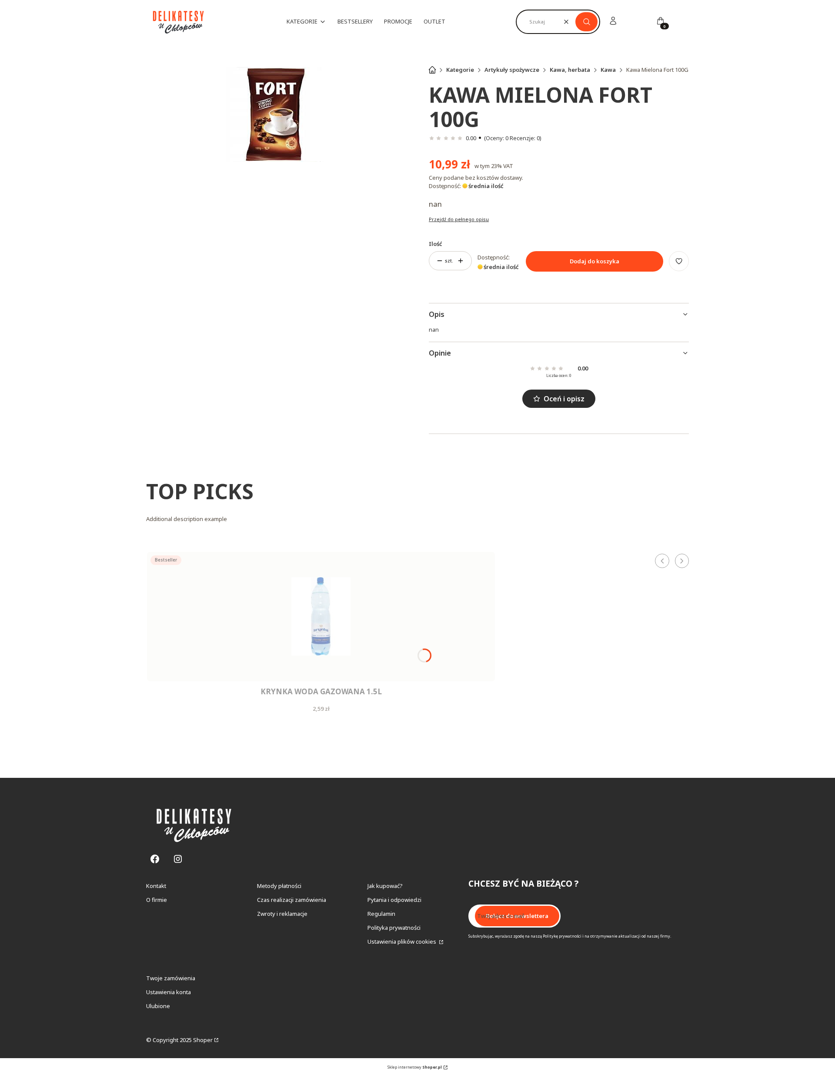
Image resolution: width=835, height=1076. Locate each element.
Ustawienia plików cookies (402, 941)
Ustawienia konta (168, 992)
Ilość (435, 244)
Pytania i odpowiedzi (394, 900)
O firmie (156, 900)
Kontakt (156, 886)
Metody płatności (279, 886)
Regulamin (381, 914)
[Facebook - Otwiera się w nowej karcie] (155, 859)
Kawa (608, 70)
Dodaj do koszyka (594, 261)
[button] (586, 21)
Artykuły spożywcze (511, 70)
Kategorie (460, 70)
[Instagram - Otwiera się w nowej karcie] (178, 859)
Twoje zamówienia (170, 978)
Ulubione (158, 1006)
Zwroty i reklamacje (282, 914)
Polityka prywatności (394, 927)
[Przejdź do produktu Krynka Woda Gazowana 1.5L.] (321, 616)
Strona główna (432, 69)
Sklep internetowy (414, 1067)
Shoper (203, 1040)
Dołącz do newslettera (517, 916)
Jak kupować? (385, 886)
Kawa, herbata (570, 70)
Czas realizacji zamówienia (291, 900)
